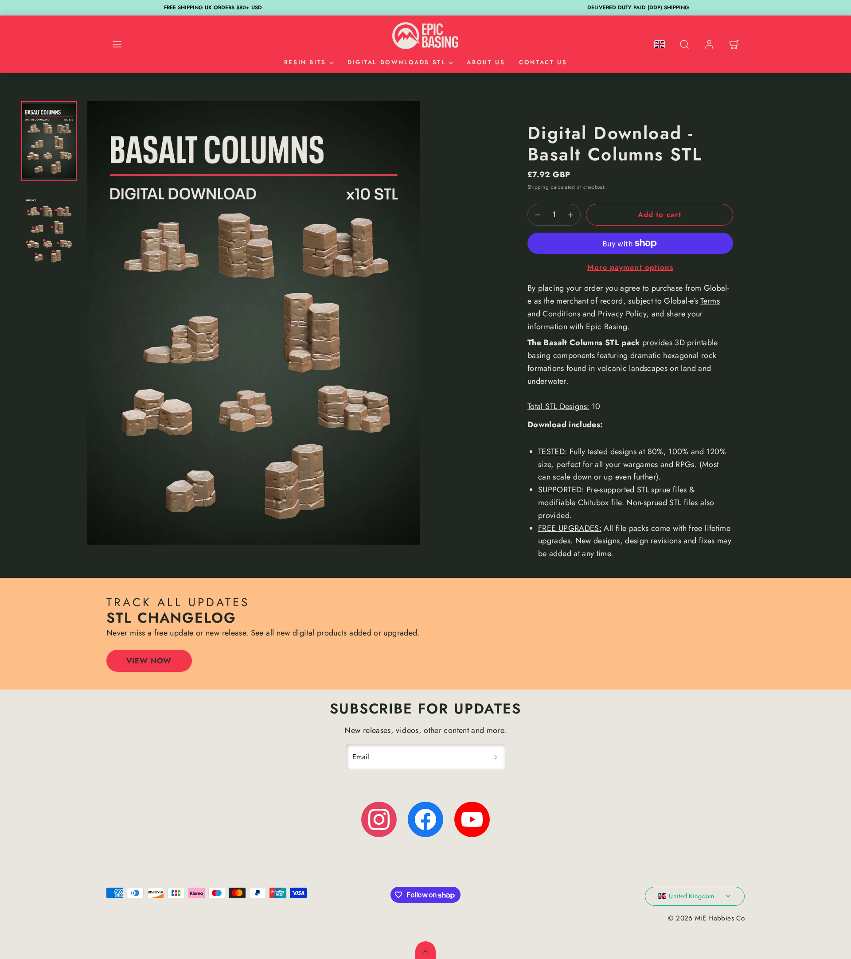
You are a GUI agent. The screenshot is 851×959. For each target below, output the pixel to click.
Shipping (538, 187)
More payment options (630, 267)
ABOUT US (486, 62)
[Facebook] (425, 819)
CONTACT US (543, 62)
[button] (117, 44)
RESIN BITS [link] (305, 62)
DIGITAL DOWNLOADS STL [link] (396, 62)
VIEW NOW (149, 660)
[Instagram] (379, 819)
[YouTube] (472, 819)
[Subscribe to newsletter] (495, 757)
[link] (709, 44)
